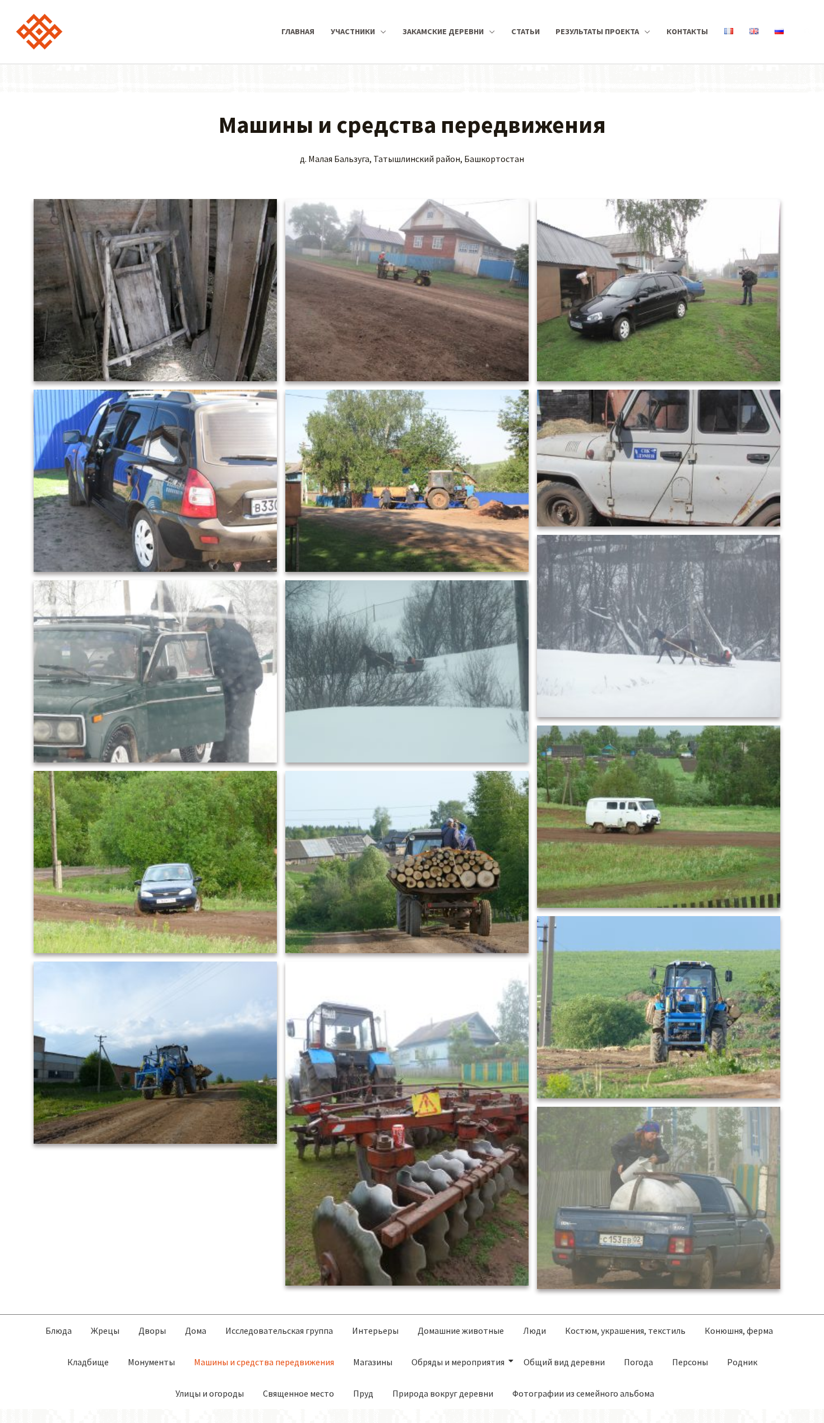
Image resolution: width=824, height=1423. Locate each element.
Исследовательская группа (279, 1330)
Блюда (58, 1330)
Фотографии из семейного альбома (583, 1393)
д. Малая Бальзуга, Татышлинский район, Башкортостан (412, 158)
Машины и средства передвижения (264, 1361)
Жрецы (105, 1330)
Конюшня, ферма (739, 1330)
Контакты (687, 31)
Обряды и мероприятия (457, 1361)
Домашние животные (461, 1330)
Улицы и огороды (209, 1393)
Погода (638, 1361)
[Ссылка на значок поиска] (808, 31)
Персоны (690, 1361)
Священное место (298, 1393)
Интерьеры (375, 1330)
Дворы (152, 1330)
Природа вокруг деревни (442, 1393)
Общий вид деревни (564, 1361)
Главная (297, 31)
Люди (534, 1330)
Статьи (525, 31)
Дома (195, 1330)
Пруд (363, 1393)
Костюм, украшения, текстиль (625, 1330)
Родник (742, 1361)
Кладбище (88, 1361)
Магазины (372, 1361)
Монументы (151, 1361)
